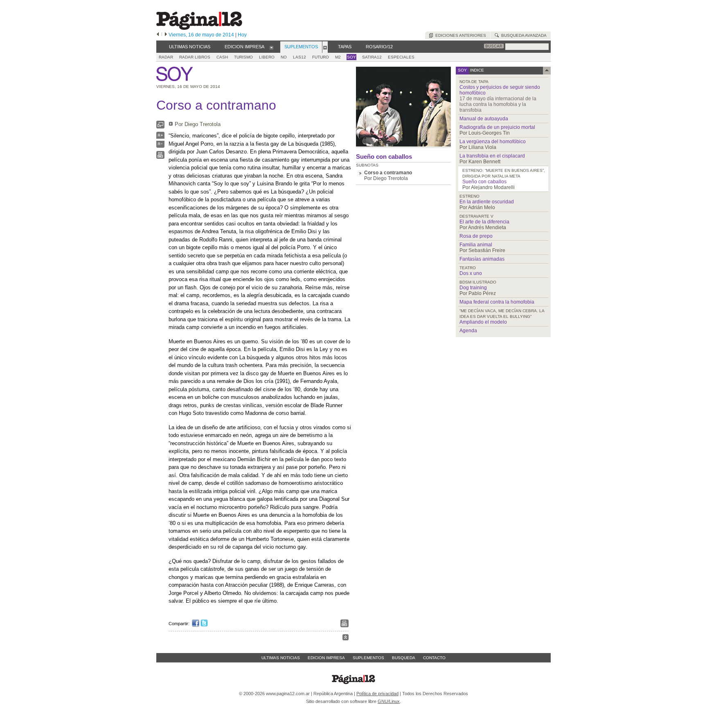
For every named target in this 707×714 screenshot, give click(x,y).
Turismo (243, 57)
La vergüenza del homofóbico (492, 141)
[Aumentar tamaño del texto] (160, 137)
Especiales (401, 57)
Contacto (434, 657)
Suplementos (368, 657)
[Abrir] (271, 47)
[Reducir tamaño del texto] (160, 146)
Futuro (320, 57)
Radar (166, 57)
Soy (351, 57)
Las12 (299, 57)
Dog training (473, 288)
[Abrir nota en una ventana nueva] (160, 127)
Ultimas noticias (280, 657)
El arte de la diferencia (484, 222)
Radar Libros (194, 57)
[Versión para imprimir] (160, 157)
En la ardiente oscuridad (486, 202)
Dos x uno (470, 273)
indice (476, 70)
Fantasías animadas (481, 259)
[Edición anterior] (157, 35)
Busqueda (403, 657)
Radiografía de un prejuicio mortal (497, 127)
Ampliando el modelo (483, 322)
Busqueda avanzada (523, 35)
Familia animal (475, 245)
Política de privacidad (377, 693)
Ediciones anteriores (459, 35)
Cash (222, 57)
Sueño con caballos (384, 156)
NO (284, 57)
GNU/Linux (389, 701)
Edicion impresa (326, 657)
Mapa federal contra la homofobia (496, 302)
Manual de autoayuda (483, 119)
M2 (338, 57)
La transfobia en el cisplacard (492, 156)
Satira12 (372, 57)
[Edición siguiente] (165, 35)
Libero (267, 57)
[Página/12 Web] (199, 28)
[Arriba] (345, 638)
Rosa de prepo (476, 236)
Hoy (242, 35)
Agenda (468, 330)
